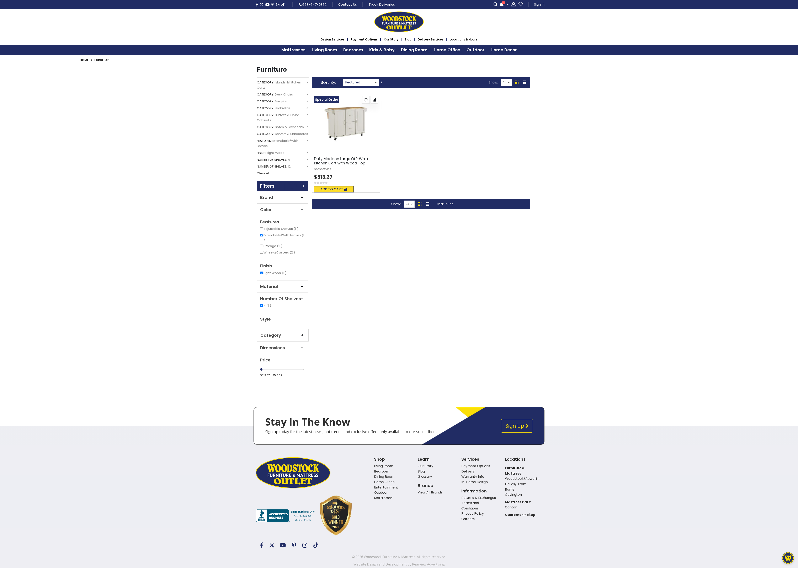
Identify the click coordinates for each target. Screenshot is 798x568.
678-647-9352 (314, 4)
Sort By (328, 82)
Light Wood (276, 273)
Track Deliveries (382, 4)
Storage (273, 246)
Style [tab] (265, 319)
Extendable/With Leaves (284, 237)
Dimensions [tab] (272, 348)
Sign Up (515, 425)
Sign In (539, 4)
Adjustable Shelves (281, 228)
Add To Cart (331, 189)
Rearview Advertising (428, 564)
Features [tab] (269, 222)
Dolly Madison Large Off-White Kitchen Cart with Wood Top (341, 161)
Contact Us (347, 4)
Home (84, 60)
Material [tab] (269, 286)
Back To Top (445, 204)
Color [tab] (266, 210)
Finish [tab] (266, 266)
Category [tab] (270, 335)
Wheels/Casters (280, 252)
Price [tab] (265, 360)
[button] (366, 100)
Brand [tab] (266, 197)
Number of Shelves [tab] (280, 299)
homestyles (322, 169)
